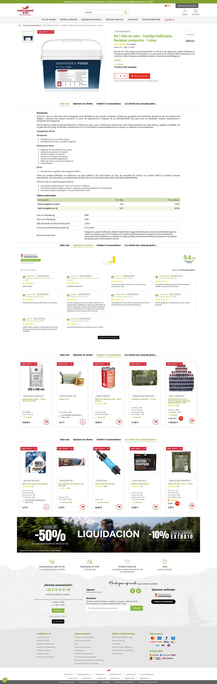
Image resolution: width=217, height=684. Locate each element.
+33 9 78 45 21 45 (58, 590)
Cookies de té (64, 399)
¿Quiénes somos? (43, 637)
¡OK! (42, 673)
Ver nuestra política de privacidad (15, 665)
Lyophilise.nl (73, 678)
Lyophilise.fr (68, 674)
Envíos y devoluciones (82, 640)
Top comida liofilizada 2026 (122, 637)
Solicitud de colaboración (83, 654)
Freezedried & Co (83, 674)
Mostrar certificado (31, 260)
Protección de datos (66, 682)
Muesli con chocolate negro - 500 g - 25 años (108, 400)
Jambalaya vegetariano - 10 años (143, 399)
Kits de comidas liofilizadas (122, 647)
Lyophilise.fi (101, 678)
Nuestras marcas (118, 640)
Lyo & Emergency (147, 674)
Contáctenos (79, 650)
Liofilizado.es (100, 674)
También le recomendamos (108, 103)
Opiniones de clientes (83, 103)
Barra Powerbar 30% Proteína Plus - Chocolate (72, 485)
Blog (76, 644)
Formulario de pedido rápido (85, 657)
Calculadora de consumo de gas (86, 663)
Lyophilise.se (115, 678)
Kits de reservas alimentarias (123, 650)
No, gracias (10, 673)
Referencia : (118, 47)
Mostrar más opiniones (108, 337)
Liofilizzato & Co (115, 674)
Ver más (117, 60)
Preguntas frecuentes (82, 647)
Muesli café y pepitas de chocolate (35, 484)
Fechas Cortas (117, 654)
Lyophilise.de (131, 674)
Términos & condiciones (88, 682)
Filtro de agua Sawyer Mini (105, 484)
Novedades (116, 644)
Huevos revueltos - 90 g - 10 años (180, 484)
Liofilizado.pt (144, 678)
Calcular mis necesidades (84, 637)
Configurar (26, 673)
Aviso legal (106, 682)
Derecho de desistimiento (124, 682)
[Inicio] (20, 25)
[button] (4, 680)
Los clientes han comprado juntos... (141, 103)
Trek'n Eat (190, 41)
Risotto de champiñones (140, 484)
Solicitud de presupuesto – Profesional (89, 660)
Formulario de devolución (148, 682)
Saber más (64, 103)
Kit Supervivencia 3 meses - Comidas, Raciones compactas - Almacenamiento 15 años (179, 401)
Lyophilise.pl (87, 678)
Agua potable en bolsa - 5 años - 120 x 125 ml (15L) (34, 400)
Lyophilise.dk (129, 678)
